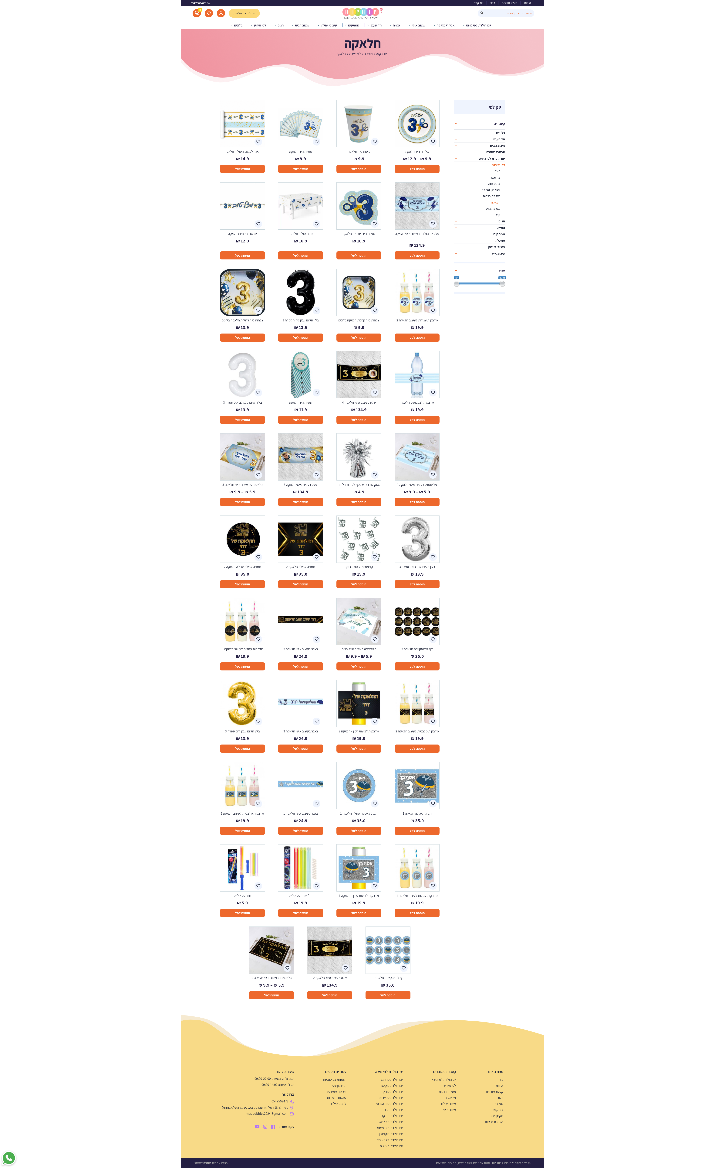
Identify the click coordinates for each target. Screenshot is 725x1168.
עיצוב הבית (497, 145)
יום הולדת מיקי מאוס (390, 1122)
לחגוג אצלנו (338, 1103)
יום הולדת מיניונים (391, 1146)
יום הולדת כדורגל (392, 1079)
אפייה (501, 227)
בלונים (500, 133)
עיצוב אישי (498, 253)
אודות (527, 3)
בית (386, 54)
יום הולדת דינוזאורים (389, 1140)
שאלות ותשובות (336, 1097)
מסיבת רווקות (491, 196)
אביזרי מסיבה (495, 152)
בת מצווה (494, 183)
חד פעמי (499, 139)
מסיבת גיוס (493, 208)
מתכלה (500, 240)
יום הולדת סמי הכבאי (389, 1103)
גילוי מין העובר (491, 190)
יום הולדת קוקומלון (391, 1134)
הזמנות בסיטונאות (334, 1079)
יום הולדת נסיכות (392, 1110)
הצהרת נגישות (494, 1122)
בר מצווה (494, 177)
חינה (497, 171)
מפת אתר (497, 1103)
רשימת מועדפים (336, 1091)
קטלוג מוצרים (509, 3)
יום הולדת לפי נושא (492, 158)
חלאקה (495, 202)
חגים (501, 221)
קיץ (498, 215)
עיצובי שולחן (496, 247)
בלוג (492, 3)
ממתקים (499, 234)
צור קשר (478, 3)
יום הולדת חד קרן (392, 1116)
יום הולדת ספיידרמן (390, 1097)
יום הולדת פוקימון (392, 1085)
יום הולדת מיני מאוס (390, 1128)
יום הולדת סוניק (393, 1091)
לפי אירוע (355, 54)
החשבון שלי (339, 1085)
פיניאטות (450, 1097)
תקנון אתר (496, 1116)
